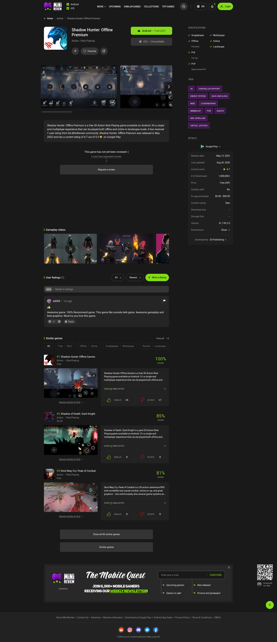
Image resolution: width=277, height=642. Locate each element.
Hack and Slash (219, 96)
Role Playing (88, 40)
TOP (168, 6)
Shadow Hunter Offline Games (76, 356)
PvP (193, 63)
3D (191, 88)
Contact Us (82, 617)
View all (160, 338)
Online (216, 40)
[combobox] (116, 277)
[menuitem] (101, 6)
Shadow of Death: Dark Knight (76, 413)
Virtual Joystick (199, 125)
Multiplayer (219, 35)
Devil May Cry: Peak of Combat (76, 471)
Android (154, 31)
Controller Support (209, 88)
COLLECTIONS (151, 6)
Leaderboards (208, 103)
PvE (193, 52)
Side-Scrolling (197, 118)
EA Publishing (217, 239)
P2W (209, 110)
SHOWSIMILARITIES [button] (114, 388)
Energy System (198, 96)
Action (75, 40)
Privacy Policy (182, 617)
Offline (194, 40)
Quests (220, 110)
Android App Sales (163, 617)
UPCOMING (115, 6)
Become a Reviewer (113, 617)
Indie (192, 103)
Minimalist (195, 110)
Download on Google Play (138, 617)
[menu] (136, 6)
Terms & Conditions (202, 617)
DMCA (217, 617)
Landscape (218, 46)
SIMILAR (132, 6)
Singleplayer (197, 35)
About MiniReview (65, 617)
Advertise (96, 617)
